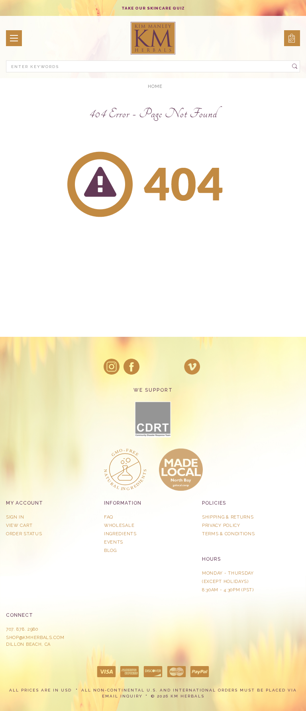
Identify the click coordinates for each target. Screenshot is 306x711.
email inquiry (122, 696)
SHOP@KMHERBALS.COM (35, 637)
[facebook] (131, 367)
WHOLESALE (119, 525)
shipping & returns (228, 517)
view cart (19, 525)
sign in (15, 517)
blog (110, 550)
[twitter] (152, 367)
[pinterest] (172, 367)
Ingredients (120, 533)
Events (113, 542)
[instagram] (112, 367)
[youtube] (192, 367)
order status (24, 533)
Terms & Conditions (228, 533)
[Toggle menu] (14, 38)
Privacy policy (221, 525)
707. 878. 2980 (22, 629)
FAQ (108, 517)
